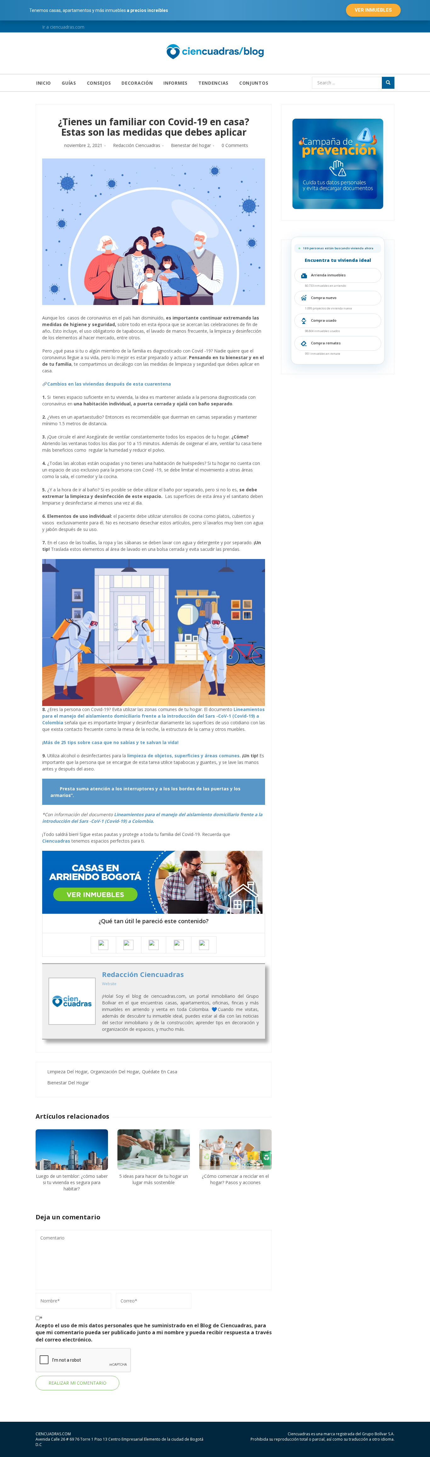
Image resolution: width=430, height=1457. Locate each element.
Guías (69, 83)
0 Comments (235, 145)
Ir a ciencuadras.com (62, 27)
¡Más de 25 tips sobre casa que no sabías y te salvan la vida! (110, 742)
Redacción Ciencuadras (136, 145)
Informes (175, 83)
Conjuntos (253, 83)
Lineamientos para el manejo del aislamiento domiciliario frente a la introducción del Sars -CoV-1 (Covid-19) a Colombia (153, 716)
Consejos (99, 83)
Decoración (137, 83)
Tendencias (213, 83)
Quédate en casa (159, 1072)
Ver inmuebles (373, 10)
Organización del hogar (114, 1072)
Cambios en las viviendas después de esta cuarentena (109, 384)
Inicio (43, 83)
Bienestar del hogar (191, 145)
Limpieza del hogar (67, 1072)
